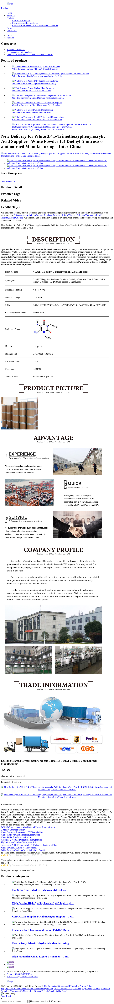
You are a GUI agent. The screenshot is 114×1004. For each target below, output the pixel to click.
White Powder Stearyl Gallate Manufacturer (31, 112)
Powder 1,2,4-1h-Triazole (64, 215)
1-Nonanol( (38, 991)
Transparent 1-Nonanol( (20, 991)
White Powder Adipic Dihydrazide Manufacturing (34, 83)
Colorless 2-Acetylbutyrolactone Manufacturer (21, 840)
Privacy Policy (86, 986)
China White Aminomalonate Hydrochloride (20, 835)
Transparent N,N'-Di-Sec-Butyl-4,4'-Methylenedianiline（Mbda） (30, 845)
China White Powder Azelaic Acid (16, 837)
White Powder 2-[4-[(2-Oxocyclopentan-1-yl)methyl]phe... (38, 76)
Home (9, 13)
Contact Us (12, 30)
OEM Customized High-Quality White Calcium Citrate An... (38, 129)
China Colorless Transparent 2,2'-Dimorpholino (22, 832)
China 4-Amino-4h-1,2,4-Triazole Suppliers (32, 215)
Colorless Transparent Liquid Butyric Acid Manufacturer (37, 119)
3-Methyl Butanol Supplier (13, 830)
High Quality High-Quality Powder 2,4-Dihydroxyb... (43, 903)
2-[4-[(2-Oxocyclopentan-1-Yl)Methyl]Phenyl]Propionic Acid (28, 827)
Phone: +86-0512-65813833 (19, 974)
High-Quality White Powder (56, 991)
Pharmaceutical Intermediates (25, 23)
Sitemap (61, 986)
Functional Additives (21, 20)
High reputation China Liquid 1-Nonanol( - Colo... (41, 956)
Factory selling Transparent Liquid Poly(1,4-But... (41, 929)
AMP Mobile (72, 986)
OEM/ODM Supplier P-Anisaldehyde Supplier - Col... (43, 916)
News (9, 28)
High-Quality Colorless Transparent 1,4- (18, 842)
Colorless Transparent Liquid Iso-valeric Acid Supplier (36, 105)
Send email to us (8, 181)
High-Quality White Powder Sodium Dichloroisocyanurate (27, 988)
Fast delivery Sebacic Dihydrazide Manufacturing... (41, 943)
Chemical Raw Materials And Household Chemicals (35, 25)
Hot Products (50, 986)
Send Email (6, 996)
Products (10, 18)
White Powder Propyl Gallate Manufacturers (31, 90)
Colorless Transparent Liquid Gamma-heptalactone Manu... (38, 98)
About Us (11, 15)
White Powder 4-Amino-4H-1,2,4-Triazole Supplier (35, 69)
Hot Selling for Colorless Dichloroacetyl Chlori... (39, 889)
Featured (10, 38)
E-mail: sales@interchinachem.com (22, 976)
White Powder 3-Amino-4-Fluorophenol (19, 848)
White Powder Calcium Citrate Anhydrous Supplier (23, 850)
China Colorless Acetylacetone (67, 988)
